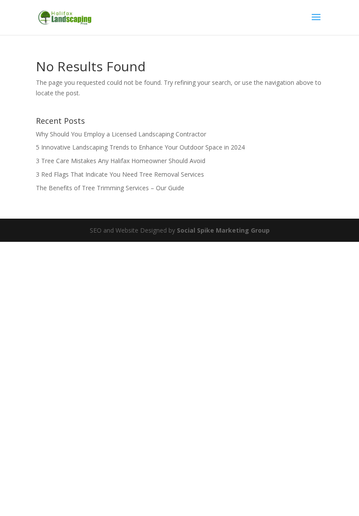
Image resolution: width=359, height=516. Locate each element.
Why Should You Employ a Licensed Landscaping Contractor (121, 134)
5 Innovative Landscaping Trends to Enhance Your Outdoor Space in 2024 (140, 147)
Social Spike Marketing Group (223, 230)
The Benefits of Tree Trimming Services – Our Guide (110, 188)
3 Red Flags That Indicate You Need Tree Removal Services (120, 174)
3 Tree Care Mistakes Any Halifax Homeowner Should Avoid (120, 161)
